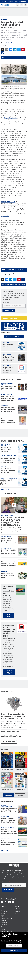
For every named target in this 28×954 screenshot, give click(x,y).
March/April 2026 (7, 789)
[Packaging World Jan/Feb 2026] (21, 780)
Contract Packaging (8, 827)
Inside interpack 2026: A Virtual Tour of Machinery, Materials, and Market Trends (9, 810)
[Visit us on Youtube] (13, 902)
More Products (9, 742)
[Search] (21, 4)
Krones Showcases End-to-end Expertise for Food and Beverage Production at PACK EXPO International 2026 (13, 716)
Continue (14, 950)
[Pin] (23, 49)
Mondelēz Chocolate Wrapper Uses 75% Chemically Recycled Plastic (8, 564)
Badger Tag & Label (12, 43)
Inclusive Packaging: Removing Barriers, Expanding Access (8, 820)
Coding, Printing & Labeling (7, 383)
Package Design (6, 536)
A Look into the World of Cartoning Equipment (8, 470)
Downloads (5, 816)
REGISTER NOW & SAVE (9, 672)
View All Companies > (14, 337)
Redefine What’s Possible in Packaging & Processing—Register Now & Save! (7, 370)
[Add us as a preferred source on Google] (2, 52)
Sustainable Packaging (8, 515)
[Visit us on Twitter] (5, 902)
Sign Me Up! (9, 310)
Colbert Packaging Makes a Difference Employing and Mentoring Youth (8, 409)
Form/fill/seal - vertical (6, 445)
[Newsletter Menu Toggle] (17, 4)
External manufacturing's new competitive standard (9, 831)
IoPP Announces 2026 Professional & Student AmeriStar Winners (8, 552)
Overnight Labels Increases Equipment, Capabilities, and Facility (9, 398)
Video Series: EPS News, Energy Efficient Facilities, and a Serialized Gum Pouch (13, 521)
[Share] (10, 49)
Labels (4, 19)
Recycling (4, 572)
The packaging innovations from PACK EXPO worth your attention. (8, 358)
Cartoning (4, 467)
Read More (8, 615)
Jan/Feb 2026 (21, 789)
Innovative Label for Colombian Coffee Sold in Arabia (8, 388)
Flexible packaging (7, 394)
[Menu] (25, 4)
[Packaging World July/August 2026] (7, 760)
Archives (20, 795)
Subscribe (8, 795)
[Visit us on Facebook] (2, 902)
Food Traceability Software (11, 736)
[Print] (2, 49)
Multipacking (5, 839)
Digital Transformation (6, 805)
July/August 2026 (7, 769)
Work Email (6, 302)
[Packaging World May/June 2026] (21, 760)
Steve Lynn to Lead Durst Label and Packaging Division (8, 420)
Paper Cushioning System (10, 732)
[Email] (6, 49)
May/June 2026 (20, 769)
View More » (5, 489)
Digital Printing (6, 417)
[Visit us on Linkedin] (9, 902)
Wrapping (4, 560)
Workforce (4, 405)
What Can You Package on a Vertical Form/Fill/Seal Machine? (6, 449)
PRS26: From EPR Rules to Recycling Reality (7, 575)
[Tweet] (19, 49)
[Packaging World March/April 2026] (7, 780)
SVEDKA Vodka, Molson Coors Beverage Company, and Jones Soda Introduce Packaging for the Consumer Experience (8, 540)
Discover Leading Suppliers (7, 345)
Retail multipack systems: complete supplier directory (8, 842)
